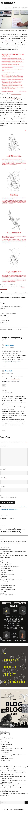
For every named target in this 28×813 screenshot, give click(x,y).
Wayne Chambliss (4, 780)
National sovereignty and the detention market (12, 749)
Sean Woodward (4, 771)
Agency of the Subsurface (6, 571)
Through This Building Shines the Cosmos (11, 580)
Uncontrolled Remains (6, 565)
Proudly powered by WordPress (16, 810)
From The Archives (6, 738)
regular (2, 49)
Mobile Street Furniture (8, 313)
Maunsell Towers (9, 775)
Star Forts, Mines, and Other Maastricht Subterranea (13, 555)
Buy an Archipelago (5, 760)
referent (6, 49)
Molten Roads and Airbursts (7, 589)
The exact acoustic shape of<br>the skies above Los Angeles (13, 755)
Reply (3, 366)
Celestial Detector (4, 554)
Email (3, 478)
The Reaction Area (5, 569)
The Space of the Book (6, 744)
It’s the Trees (3, 746)
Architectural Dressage (6, 563)
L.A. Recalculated (4, 753)
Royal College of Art (6, 41)
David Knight (8, 371)
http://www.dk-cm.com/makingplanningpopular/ (11, 380)
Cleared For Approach (5, 578)
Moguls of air (4, 320)
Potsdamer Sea (4, 584)
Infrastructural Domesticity (7, 758)
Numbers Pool (4, 582)
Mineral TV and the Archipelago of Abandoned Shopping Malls (14, 768)
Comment (4, 446)
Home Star (3, 591)
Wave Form (3, 740)
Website (3, 487)
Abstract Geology (4, 742)
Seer (1, 559)
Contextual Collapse (5, 550)
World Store (3, 576)
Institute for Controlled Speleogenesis (9, 567)
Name (3, 469)
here (10, 49)
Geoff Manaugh (3, 329)
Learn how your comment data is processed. (13, 508)
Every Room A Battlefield (7, 574)
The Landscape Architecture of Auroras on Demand (13, 552)
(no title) (2, 593)
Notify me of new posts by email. (8, 497)
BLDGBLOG (7, 3)
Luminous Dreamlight (6, 588)
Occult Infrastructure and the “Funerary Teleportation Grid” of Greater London (14, 772)
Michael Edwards (9, 345)
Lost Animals (3, 572)
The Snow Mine (14, 792)
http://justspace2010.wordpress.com (11, 362)
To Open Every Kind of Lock (7, 586)
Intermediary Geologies (6, 751)
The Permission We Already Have (11, 306)
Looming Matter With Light (7, 595)
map (24, 297)
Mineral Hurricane (5, 557)
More (17, 543)
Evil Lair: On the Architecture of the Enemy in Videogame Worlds (14, 785)
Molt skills (3, 784)
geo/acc (2, 561)
